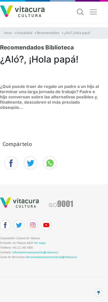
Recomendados (48, 33)
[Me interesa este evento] (30, 163)
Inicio (8, 33)
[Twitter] (19, 225)
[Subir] (98, 292)
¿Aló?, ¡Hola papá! (77, 33)
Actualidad (24, 33)
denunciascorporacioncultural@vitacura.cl (51, 257)
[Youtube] (46, 225)
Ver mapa (40, 243)
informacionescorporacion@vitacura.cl (35, 252)
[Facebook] (11, 163)
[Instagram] (32, 225)
